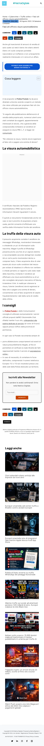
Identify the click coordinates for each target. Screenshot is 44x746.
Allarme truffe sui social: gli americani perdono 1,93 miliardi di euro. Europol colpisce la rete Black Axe (21, 605)
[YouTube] (32, 741)
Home (5, 17)
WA (30, 33)
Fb (14, 33)
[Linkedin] (17, 741)
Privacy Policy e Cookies (32, 736)
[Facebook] (27, 741)
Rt (5, 38)
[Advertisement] (22, 178)
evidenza (7, 422)
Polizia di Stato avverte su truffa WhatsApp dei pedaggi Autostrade (20, 574)
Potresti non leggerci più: (22, 66)
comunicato (7, 133)
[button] (41, 3)
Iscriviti (22, 397)
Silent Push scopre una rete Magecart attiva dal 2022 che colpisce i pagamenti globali (22, 706)
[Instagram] (22, 741)
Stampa (18, 38)
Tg (11, 38)
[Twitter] (12, 741)
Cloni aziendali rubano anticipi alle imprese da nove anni (20, 476)
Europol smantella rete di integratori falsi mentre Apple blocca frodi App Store (21, 540)
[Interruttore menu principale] (4, 3)
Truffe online (25, 17)
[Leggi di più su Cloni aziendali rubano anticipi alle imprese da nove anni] (22, 461)
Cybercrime (13, 17)
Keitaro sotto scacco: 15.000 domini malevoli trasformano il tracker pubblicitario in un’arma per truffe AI (21, 637)
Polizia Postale (11, 311)
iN (24, 33)
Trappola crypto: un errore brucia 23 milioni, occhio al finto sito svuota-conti (21, 672)
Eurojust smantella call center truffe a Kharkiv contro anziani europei (21, 507)
